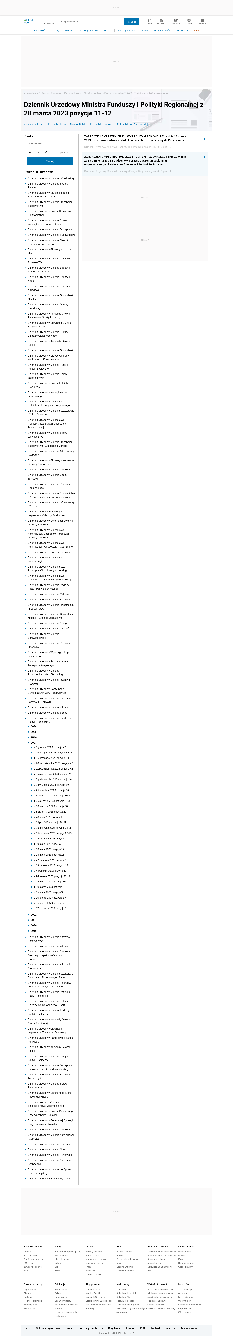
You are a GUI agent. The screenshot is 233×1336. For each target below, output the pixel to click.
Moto (145, 30)
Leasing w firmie (124, 1266)
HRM (57, 1270)
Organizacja (30, 1289)
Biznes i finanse (124, 1251)
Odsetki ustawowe (156, 1304)
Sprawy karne (92, 1255)
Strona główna (31, 93)
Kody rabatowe (185, 1297)
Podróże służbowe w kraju (160, 1289)
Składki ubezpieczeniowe (159, 1297)
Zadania (28, 1297)
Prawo (107, 30)
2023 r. (130, 93)
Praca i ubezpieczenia (127, 1259)
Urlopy (58, 1263)
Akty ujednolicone (34, 124)
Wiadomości (184, 1251)
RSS (142, 1328)
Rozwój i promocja (33, 1300)
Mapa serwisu (189, 1328)
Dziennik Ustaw (57, 124)
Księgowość (39, 30)
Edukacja (182, 30)
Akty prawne (93, 1284)
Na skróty (183, 1284)
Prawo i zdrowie (93, 1274)
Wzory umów (184, 1300)
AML (149, 1270)
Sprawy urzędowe (95, 1263)
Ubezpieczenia (62, 1259)
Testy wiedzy (61, 1316)
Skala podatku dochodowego (161, 1308)
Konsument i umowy (96, 1259)
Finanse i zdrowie (125, 1270)
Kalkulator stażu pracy (127, 1304)
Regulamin (114, 1328)
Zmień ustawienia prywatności (85, 1328)
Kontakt (155, 1328)
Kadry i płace (30, 1304)
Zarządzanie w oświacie (67, 1304)
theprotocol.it (184, 1308)
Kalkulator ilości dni (126, 1293)
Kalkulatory (122, 1284)
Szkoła (58, 1293)
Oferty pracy (184, 1312)
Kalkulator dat (123, 1289)
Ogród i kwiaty (185, 1266)
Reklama (171, 1328)
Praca (88, 1266)
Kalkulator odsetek (125, 1300)
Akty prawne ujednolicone (98, 1304)
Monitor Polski (78, 124)
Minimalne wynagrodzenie (160, 1293)
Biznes (69, 30)
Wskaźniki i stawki (157, 1284)
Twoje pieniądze (127, 30)
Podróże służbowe (156, 1300)
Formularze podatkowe (189, 1304)
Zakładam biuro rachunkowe (161, 1251)
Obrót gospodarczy (33, 1259)
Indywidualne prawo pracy (68, 1251)
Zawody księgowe (33, 1266)
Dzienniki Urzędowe (51, 93)
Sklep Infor (91, 1270)
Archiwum (183, 1293)
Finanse (182, 1259)
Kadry (55, 30)
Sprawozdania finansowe (159, 1266)
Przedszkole (61, 1289)
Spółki (119, 1255)
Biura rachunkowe (157, 1246)
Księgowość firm (33, 1246)
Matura (58, 1308)
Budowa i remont (186, 1263)
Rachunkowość (31, 1255)
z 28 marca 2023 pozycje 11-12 (152, 93)
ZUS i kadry (30, 1263)
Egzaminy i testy (63, 1300)
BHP (57, 1266)
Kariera (130, 1328)
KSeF (197, 30)
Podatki (27, 1251)
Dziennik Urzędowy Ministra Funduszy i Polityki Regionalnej (94, 93)
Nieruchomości (162, 30)
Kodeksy (90, 1308)
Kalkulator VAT (123, 1297)
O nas (27, 1328)
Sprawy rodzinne (94, 1251)
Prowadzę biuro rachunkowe (161, 1255)
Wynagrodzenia (62, 1255)
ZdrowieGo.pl (185, 1289)
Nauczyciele (61, 1297)
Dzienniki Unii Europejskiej (132, 124)
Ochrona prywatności (48, 1328)
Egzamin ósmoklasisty (66, 1312)
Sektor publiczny (88, 30)
